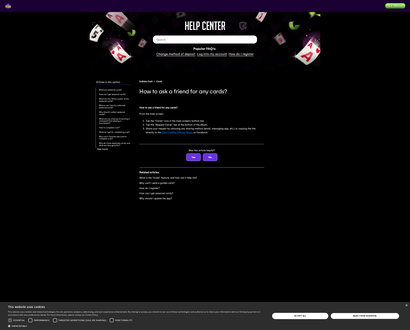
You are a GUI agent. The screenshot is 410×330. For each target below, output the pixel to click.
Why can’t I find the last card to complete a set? (113, 138)
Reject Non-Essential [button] (365, 315)
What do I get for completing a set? (114, 132)
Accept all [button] (300, 315)
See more (102, 149)
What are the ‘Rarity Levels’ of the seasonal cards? (114, 100)
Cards (159, 81)
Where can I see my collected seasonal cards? (112, 106)
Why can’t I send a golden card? (157, 183)
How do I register (241, 54)
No (210, 157)
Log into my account (212, 54)
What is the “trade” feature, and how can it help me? (168, 177)
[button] (135, 326)
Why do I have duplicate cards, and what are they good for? (114, 144)
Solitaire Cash (146, 81)
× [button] (406, 305)
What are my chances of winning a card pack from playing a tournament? (114, 121)
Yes (193, 157)
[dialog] (205, 316)
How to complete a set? (109, 128)
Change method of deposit (175, 54)
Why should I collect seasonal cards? (112, 113)
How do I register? (149, 188)
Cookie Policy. (91, 315)
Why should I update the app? (155, 198)
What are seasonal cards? (110, 90)
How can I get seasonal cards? (112, 94)
